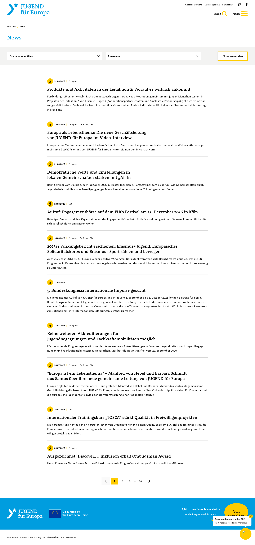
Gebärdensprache (193, 4)
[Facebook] (246, 5)
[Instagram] (240, 5)
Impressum (12, 537)
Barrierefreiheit (68, 537)
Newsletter (227, 4)
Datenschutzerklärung (30, 537)
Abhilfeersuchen (51, 537)
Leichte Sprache (212, 4)
